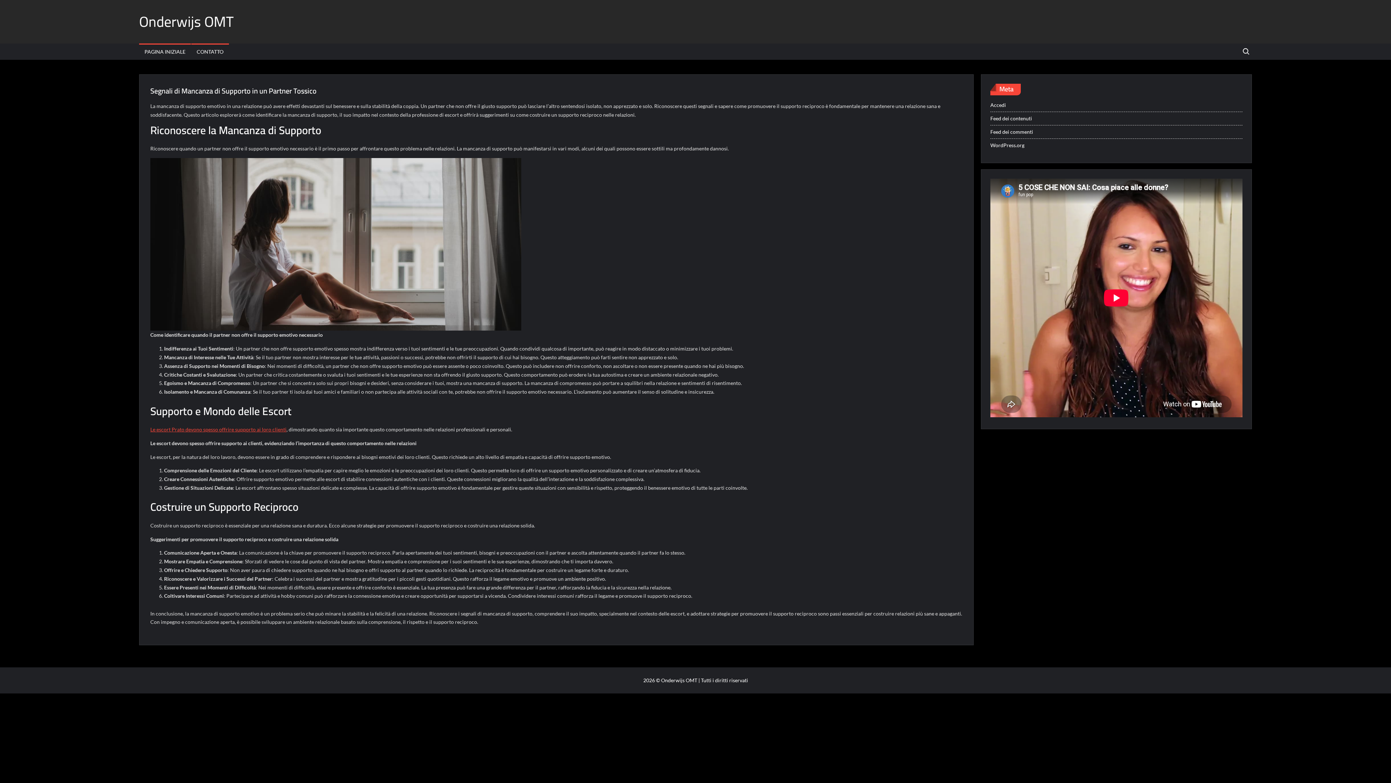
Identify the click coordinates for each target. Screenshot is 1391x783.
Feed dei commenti (1011, 132)
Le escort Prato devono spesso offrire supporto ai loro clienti (218, 429)
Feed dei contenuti (1011, 118)
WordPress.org (1007, 145)
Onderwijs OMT (186, 21)
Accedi (998, 105)
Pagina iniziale (165, 52)
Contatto (210, 52)
